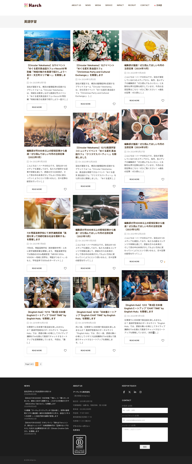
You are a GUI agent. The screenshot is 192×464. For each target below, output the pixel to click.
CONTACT (144, 5)
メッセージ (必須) (129, 425)
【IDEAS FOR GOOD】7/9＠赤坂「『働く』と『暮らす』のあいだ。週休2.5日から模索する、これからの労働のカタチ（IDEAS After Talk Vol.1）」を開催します (46, 401)
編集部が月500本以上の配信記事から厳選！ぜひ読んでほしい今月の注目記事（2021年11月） (95, 233)
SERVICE (108, 5)
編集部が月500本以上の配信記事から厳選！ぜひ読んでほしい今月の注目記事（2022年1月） (47, 154)
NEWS (88, 5)
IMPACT (120, 5)
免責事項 (76, 430)
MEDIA (98, 5)
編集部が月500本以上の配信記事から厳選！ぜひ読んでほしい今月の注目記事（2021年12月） (144, 226)
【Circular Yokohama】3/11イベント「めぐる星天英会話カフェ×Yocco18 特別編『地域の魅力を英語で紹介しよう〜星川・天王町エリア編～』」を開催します (47, 72)
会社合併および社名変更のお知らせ (37, 392)
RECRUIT (132, 5)
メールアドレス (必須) (130, 416)
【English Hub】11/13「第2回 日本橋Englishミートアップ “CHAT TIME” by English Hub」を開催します (46, 315)
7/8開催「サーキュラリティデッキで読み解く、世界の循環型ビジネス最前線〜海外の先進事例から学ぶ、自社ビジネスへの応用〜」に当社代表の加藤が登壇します (47, 413)
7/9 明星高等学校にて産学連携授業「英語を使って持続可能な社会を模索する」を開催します (47, 236)
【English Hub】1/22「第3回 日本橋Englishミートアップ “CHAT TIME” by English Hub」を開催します (144, 308)
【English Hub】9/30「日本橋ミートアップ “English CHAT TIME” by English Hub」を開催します (95, 315)
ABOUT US (76, 5)
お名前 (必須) (127, 406)
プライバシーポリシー (81, 426)
